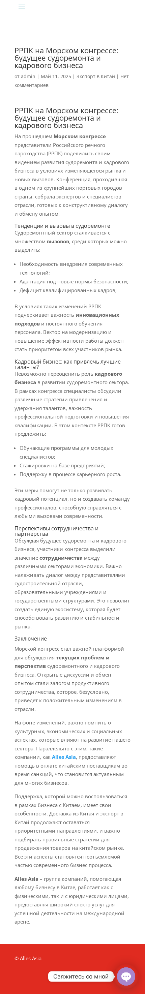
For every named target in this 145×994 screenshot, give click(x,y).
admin (28, 76)
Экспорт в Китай (96, 76)
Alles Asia (64, 756)
